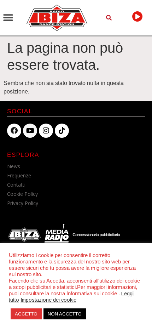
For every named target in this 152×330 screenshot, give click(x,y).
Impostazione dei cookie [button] (48, 300)
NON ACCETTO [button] (65, 314)
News (13, 166)
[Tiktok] (62, 131)
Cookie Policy (22, 193)
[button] (8, 18)
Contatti (16, 184)
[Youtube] (30, 131)
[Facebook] (14, 131)
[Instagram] (46, 131)
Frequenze (19, 175)
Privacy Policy (22, 203)
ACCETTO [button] (26, 314)
